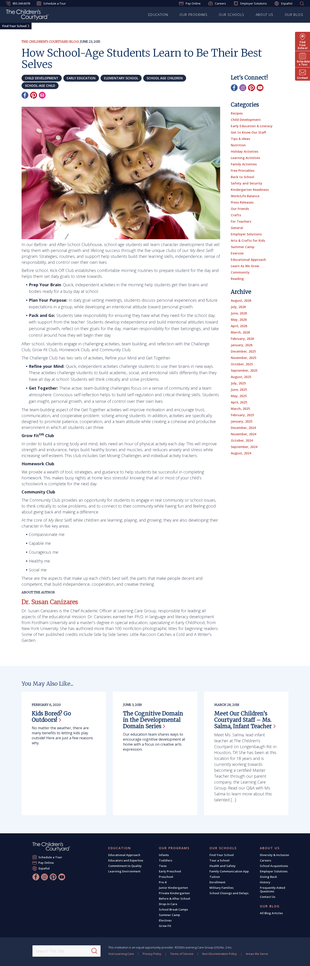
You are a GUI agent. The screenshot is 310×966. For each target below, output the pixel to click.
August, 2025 (241, 377)
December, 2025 (243, 351)
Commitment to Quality (125, 866)
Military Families (221, 887)
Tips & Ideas (240, 139)
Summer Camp (242, 247)
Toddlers (165, 860)
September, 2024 (244, 447)
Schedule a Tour (54, 3)
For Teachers (241, 221)
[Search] (94, 951)
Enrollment (217, 882)
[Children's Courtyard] (27, 15)
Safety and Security (246, 183)
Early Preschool (170, 871)
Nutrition (238, 145)
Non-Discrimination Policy (219, 954)
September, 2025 (244, 370)
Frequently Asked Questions (272, 889)
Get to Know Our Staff (248, 132)
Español (286, 3)
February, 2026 (242, 338)
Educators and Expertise (125, 860)
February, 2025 (242, 415)
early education (81, 78)
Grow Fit (165, 926)
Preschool (166, 877)
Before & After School (174, 898)
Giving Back (268, 877)
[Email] (42, 95)
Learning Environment (124, 871)
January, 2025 (241, 421)
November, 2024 (243, 434)
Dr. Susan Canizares (50, 602)
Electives (165, 920)
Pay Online (193, 3)
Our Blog (294, 14)
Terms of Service (181, 954)
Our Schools (231, 14)
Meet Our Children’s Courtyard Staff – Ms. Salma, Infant (243, 720)
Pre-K (163, 882)
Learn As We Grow (245, 266)
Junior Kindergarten (173, 887)
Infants (164, 855)
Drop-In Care (168, 904)
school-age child (40, 85)
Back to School (242, 177)
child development (41, 78)
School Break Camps (173, 909)
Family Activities (244, 164)
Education (158, 14)
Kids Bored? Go (51, 716)
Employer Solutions (253, 3)
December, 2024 (243, 428)
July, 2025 (238, 383)
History (265, 882)
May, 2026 (239, 319)
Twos (163, 866)
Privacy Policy (152, 954)
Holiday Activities (244, 151)
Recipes (237, 113)
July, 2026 (238, 307)
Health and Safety (222, 866)
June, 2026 (239, 313)
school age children (165, 78)
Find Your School (14, 26)
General (237, 228)
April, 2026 (239, 326)
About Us (264, 14)
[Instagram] (242, 87)
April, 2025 (239, 402)
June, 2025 (239, 389)
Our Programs (193, 14)
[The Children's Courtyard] (51, 846)
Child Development (246, 119)
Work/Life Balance (245, 196)
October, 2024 (242, 440)
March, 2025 (240, 408)
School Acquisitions (274, 866)
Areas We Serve (257, 954)
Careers (220, 3)
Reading (237, 278)
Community (240, 272)
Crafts (236, 215)
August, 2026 (241, 300)
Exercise (237, 253)
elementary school (121, 78)
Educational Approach (248, 259)
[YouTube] (260, 87)
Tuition (214, 877)
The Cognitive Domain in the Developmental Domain (153, 720)
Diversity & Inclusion (274, 855)
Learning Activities (245, 158)
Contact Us (267, 897)
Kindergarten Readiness (250, 189)
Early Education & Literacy (252, 126)
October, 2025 (242, 364)
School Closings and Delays (228, 893)
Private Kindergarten (174, 893)
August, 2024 (241, 453)
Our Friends (240, 209)
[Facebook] (25, 95)
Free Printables (242, 170)
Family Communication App (229, 871)
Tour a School (219, 860)
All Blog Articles (271, 913)
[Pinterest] (33, 95)
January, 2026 (241, 345)
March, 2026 (240, 332)
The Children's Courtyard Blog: (50, 42)
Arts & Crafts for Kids (248, 240)
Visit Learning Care (121, 954)
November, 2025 (243, 358)
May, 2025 (239, 396)
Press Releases (242, 202)
